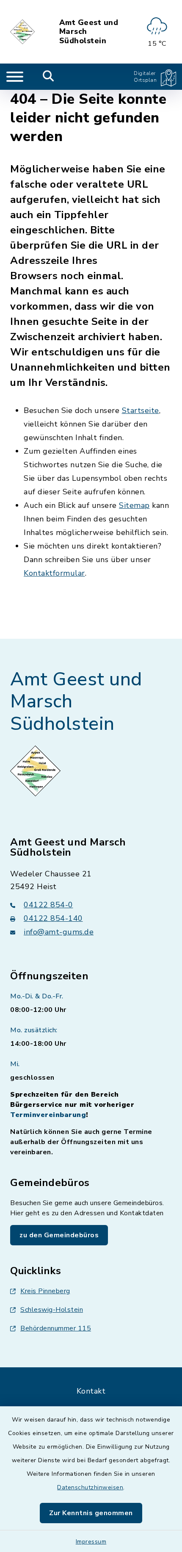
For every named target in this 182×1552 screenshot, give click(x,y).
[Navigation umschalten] (15, 76)
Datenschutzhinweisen (90, 1487)
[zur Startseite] (23, 31)
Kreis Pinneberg (45, 1291)
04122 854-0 (48, 905)
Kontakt (91, 1391)
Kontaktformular (54, 573)
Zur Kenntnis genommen (91, 1513)
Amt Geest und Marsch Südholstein (89, 32)
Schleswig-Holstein (51, 1309)
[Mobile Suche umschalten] (48, 77)
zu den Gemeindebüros (59, 1235)
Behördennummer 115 (55, 1328)
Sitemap (134, 505)
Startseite (140, 410)
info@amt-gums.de (59, 932)
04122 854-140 (53, 918)
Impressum (91, 1542)
